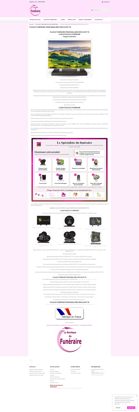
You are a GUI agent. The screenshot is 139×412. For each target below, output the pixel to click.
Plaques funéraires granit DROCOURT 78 (95, 229)
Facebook (30, 360)
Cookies (52, 380)
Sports (67, 299)
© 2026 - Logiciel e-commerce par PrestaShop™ (69, 388)
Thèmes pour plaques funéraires (69, 292)
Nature (75, 297)
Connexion (73, 371)
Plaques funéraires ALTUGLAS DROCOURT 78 (69, 228)
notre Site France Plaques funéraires (86, 279)
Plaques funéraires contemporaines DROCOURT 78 (43, 245)
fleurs (93, 294)
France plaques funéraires (85, 325)
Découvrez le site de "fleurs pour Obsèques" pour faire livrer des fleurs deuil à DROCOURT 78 (70, 304)
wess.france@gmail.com (97, 375)
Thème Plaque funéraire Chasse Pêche (53, 294)
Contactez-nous (54, 382)
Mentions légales (54, 371)
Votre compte (75, 367)
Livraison (52, 369)
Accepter (131, 407)
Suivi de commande (75, 369)
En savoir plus (123, 404)
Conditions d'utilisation (55, 373)
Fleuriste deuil (63, 325)
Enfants (77, 294)
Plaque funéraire (71, 294)
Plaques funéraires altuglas (36, 369)
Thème (65, 294)
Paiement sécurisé (54, 377)
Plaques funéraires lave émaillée (37, 373)
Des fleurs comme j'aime (53, 325)
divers (83, 299)
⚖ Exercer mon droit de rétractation (56, 386)
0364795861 (41, 2)
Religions (91, 297)
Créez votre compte (76, 373)
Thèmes (71, 299)
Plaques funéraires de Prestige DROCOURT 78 (95, 246)
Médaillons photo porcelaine (36, 375)
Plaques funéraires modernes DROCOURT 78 (69, 244)
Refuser (118, 407)
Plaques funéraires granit (35, 371)
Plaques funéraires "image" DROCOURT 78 (44, 227)
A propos (52, 375)
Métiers (59, 297)
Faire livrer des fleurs (73, 325)
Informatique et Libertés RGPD (57, 379)
